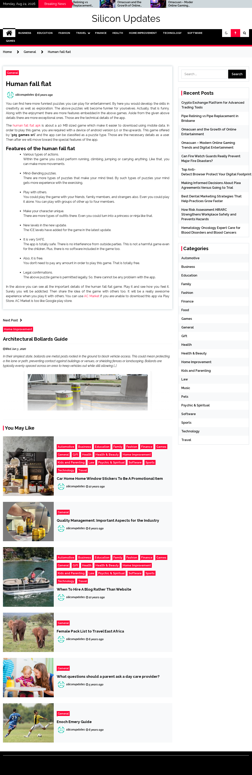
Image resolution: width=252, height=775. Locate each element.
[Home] (9, 33)
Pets (184, 397)
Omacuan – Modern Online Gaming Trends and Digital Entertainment (163, 4)
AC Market (91, 296)
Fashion (64, 32)
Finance (101, 32)
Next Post (10, 320)
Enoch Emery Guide (74, 722)
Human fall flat (28, 83)
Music (185, 388)
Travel (81, 32)
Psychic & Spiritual (111, 462)
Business (24, 32)
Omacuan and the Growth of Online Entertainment (112, 4)
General (12, 72)
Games (10, 40)
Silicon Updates (126, 18)
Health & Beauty (107, 454)
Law (91, 462)
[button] (226, 33)
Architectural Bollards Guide (35, 339)
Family (117, 446)
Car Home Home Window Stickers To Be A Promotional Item (110, 478)
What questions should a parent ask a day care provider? (108, 676)
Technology (172, 32)
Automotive (66, 446)
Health (117, 32)
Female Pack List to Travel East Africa (90, 631)
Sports (150, 462)
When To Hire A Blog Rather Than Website (94, 589)
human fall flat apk (27, 125)
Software (194, 32)
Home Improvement (143, 32)
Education (45, 32)
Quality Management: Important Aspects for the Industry (108, 520)
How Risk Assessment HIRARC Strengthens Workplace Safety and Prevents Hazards (208, 214)
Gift (75, 454)
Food (185, 310)
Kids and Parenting (71, 462)
